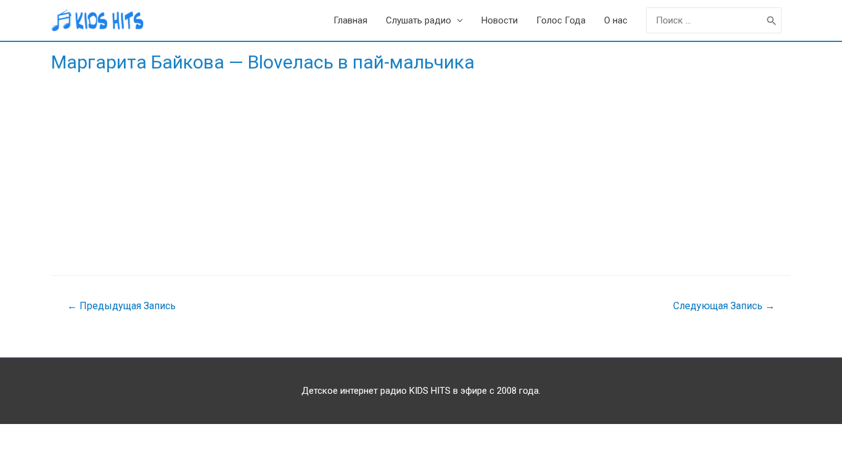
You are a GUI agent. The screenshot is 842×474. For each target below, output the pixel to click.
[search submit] (772, 20)
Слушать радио (418, 20)
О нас (615, 20)
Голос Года (561, 20)
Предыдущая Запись (121, 306)
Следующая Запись (724, 306)
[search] (704, 20)
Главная (350, 20)
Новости (499, 20)
